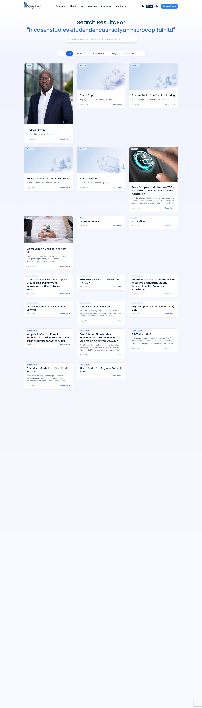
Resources (106, 6)
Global (149, 6)
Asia (156, 6)
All (69, 53)
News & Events (98, 53)
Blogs (114, 53)
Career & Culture (89, 6)
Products (60, 6)
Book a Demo (169, 6)
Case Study (128, 53)
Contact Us (121, 6)
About (73, 6)
